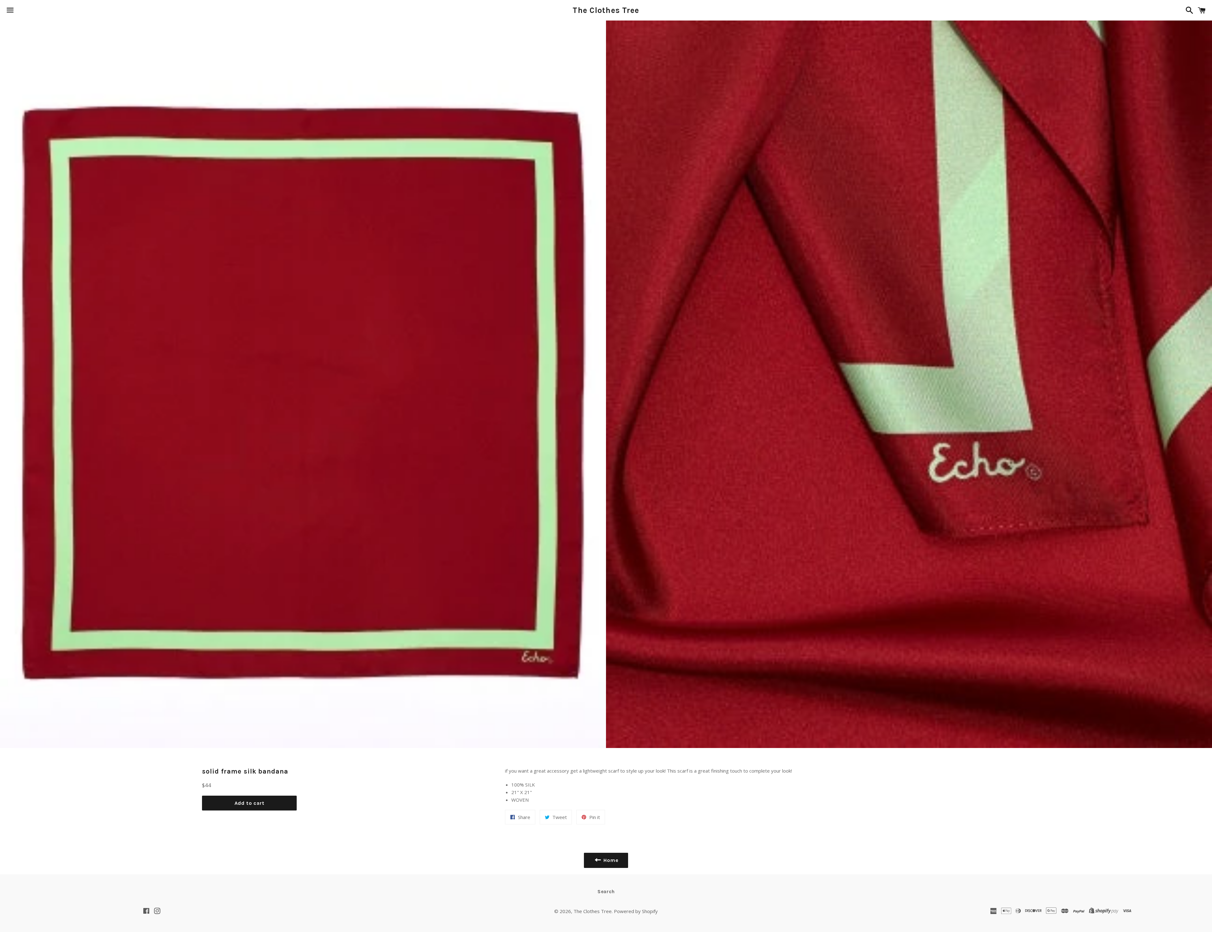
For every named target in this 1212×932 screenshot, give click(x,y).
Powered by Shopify (636, 911)
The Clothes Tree (606, 10)
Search (606, 891)
